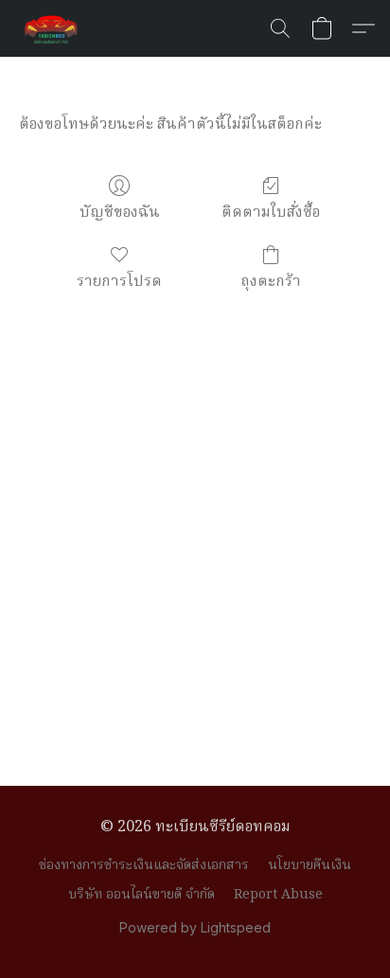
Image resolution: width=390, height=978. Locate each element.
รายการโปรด (119, 281)
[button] (53, 28)
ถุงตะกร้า (270, 281)
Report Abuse (278, 894)
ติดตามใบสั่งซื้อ (271, 212)
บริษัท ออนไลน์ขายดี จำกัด (141, 894)
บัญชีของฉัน (120, 212)
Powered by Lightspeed (195, 927)
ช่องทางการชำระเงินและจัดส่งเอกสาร (144, 865)
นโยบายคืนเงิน (309, 865)
